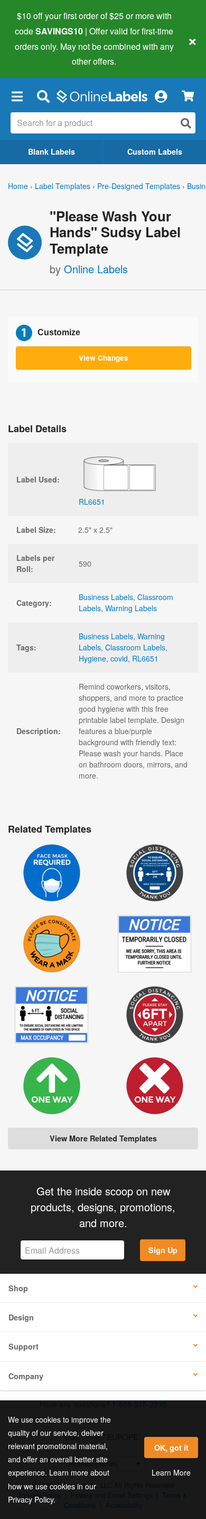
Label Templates (62, 186)
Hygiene (92, 658)
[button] (17, 96)
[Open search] (185, 123)
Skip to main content (38, 53)
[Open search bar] (43, 96)
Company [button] (25, 1376)
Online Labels (96, 268)
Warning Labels (131, 608)
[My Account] (160, 96)
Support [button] (23, 1346)
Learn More (171, 1472)
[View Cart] (188, 96)
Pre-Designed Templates (138, 186)
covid (119, 658)
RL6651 (145, 658)
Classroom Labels (135, 647)
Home (18, 186)
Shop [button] (18, 1288)
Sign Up (162, 1250)
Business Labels (106, 597)
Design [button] (21, 1317)
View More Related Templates (103, 1138)
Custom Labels (154, 151)
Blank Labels (51, 151)
